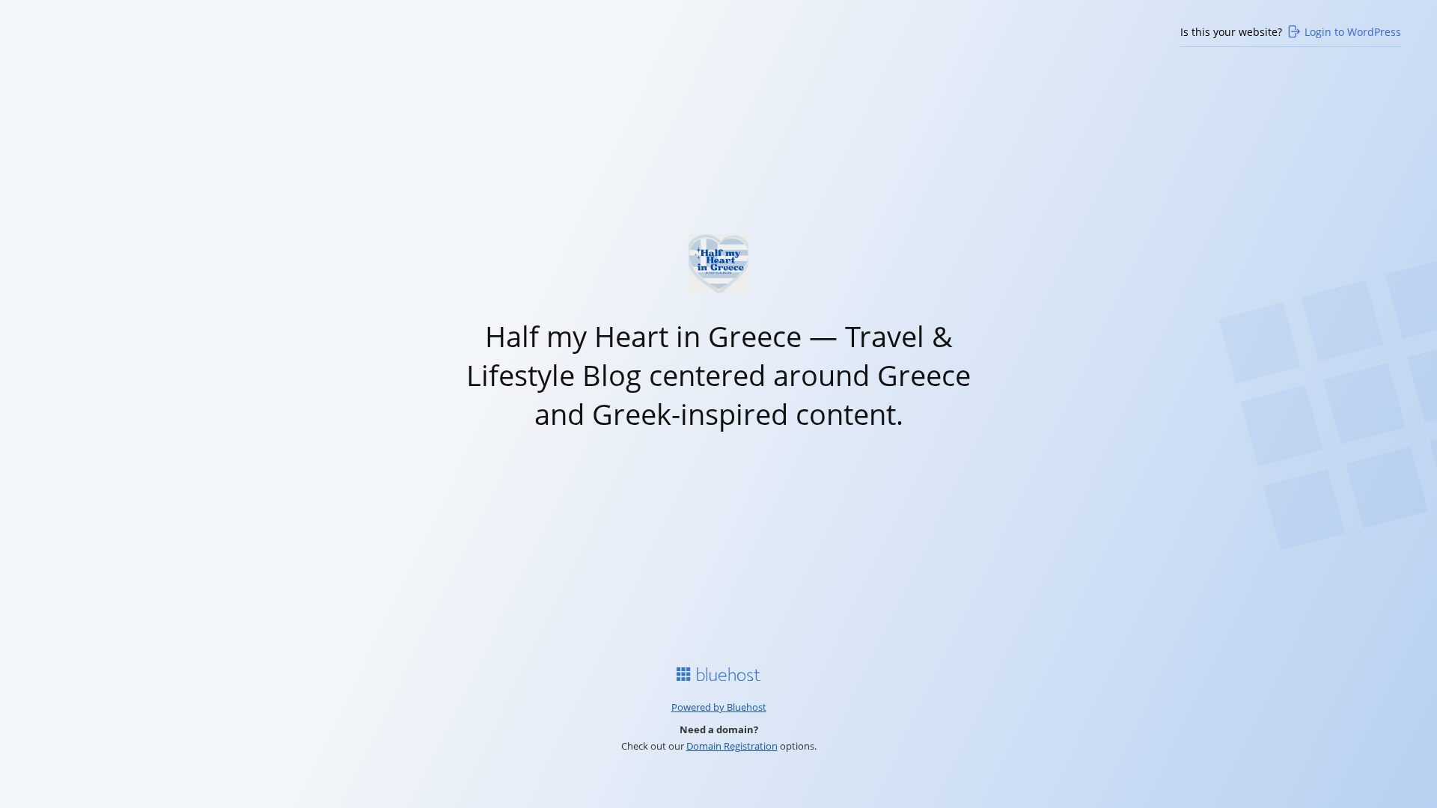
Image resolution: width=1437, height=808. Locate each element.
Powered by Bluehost (718, 707)
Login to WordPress (1353, 32)
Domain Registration (732, 746)
